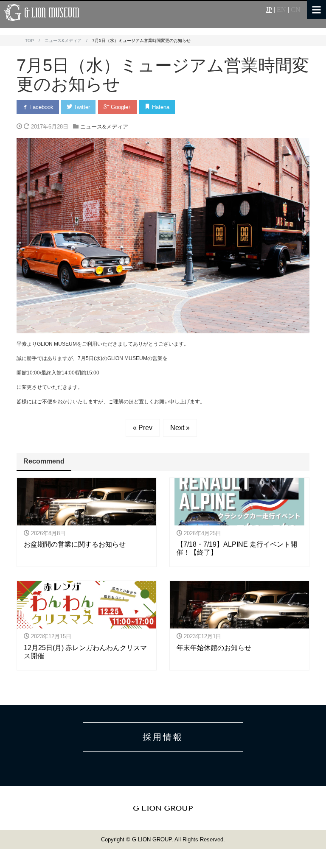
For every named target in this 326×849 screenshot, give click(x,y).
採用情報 (163, 737)
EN (281, 9)
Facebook (40, 107)
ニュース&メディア (104, 126)
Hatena (159, 107)
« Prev (142, 427)
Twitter (81, 107)
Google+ (120, 107)
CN (296, 9)
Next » (180, 427)
